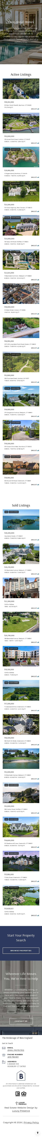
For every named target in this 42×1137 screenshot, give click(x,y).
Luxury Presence (21, 1111)
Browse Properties (21, 951)
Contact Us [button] (21, 1021)
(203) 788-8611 (13, 1057)
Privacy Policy (31, 1122)
